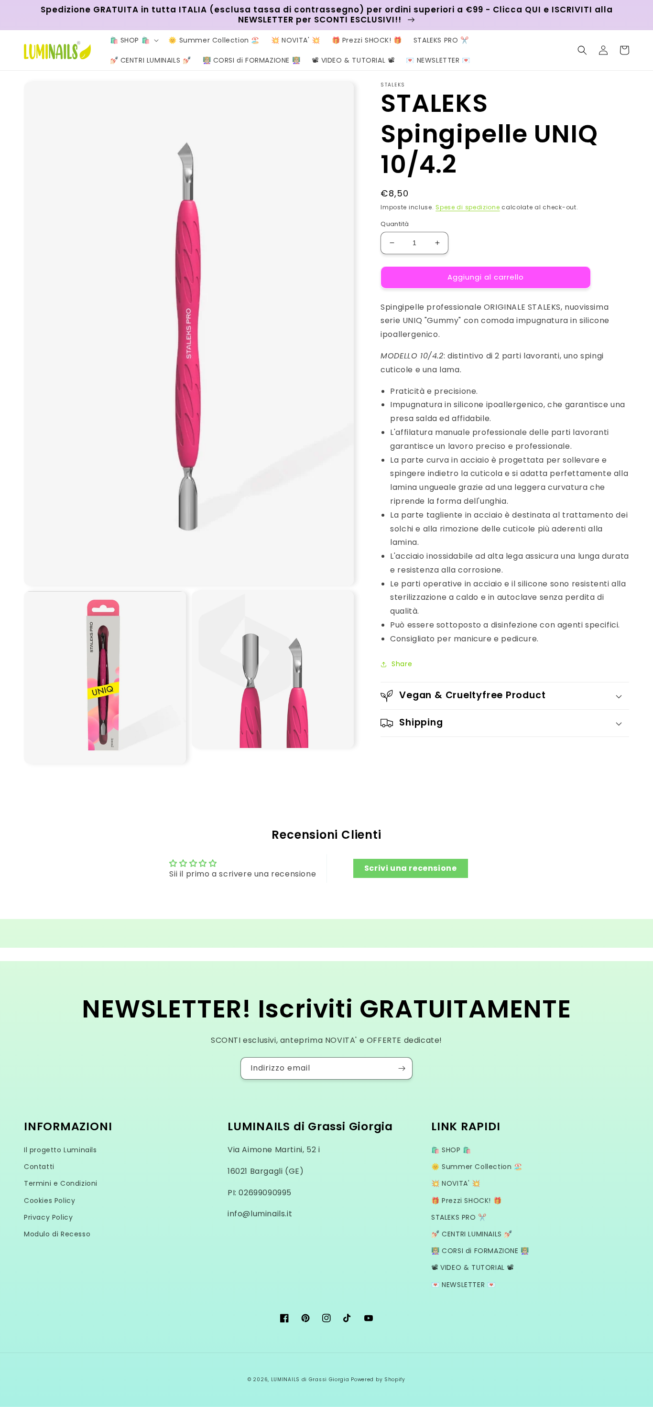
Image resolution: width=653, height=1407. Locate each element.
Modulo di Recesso (57, 1234)
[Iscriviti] (401, 1068)
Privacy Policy (48, 1217)
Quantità (395, 223)
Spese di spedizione (467, 207)
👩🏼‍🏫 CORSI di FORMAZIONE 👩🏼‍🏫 (480, 1250)
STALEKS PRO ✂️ (459, 1217)
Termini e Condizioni (61, 1183)
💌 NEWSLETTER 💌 (463, 1284)
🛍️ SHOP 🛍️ (451, 1150)
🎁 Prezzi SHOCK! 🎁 (466, 1200)
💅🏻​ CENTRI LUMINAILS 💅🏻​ (471, 1234)
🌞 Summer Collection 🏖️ (476, 1166)
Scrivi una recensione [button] (410, 868)
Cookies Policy (49, 1200)
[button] (133, 40)
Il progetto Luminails (60, 1150)
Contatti (39, 1166)
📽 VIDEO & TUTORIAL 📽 (472, 1267)
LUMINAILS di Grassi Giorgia (310, 1379)
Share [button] (402, 664)
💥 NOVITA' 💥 (455, 1183)
